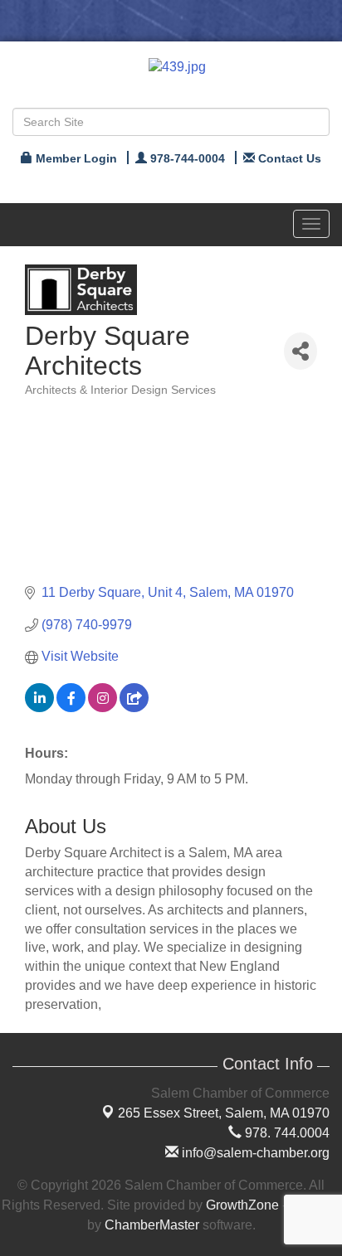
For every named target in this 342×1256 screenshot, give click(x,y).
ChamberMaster (152, 1225)
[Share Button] (300, 351)
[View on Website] (134, 708)
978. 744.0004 (286, 1133)
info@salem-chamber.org (254, 1153)
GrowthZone (242, 1205)
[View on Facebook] (71, 708)
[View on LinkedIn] (39, 708)
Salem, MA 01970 (224, 1113)
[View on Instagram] (102, 708)
